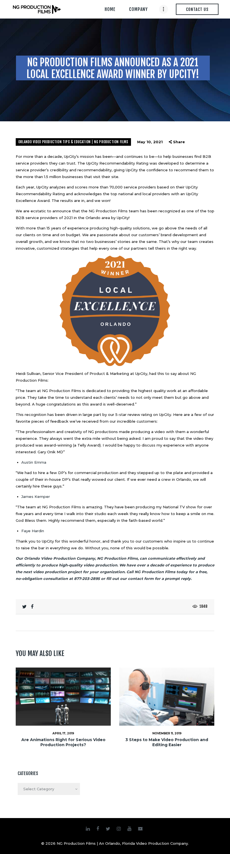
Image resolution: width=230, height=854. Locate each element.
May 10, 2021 (150, 142)
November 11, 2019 (166, 733)
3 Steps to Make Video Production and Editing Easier (166, 742)
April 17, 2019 (63, 733)
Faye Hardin (32, 531)
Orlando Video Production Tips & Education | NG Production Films (73, 142)
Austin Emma (33, 462)
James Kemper (35, 496)
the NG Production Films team (110, 211)
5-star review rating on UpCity (143, 414)
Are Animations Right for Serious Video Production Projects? (63, 742)
